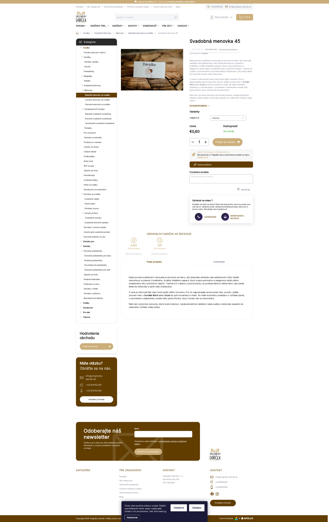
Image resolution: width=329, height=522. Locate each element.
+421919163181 (94, 385)
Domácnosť (88, 308)
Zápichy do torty (91, 170)
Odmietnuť (179, 507)
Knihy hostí (88, 161)
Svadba (86, 48)
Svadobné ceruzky (93, 218)
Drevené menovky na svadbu (97, 104)
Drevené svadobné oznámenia (98, 119)
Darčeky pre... (89, 241)
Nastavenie (132, 517)
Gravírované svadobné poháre (97, 232)
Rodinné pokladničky (93, 260)
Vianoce (86, 317)
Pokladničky (89, 71)
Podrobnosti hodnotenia (228, 49)
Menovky (88, 90)
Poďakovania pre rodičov (95, 52)
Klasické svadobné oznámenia (98, 114)
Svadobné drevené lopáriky (96, 222)
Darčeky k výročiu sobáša (95, 227)
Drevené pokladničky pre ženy (97, 256)
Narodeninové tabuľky (93, 298)
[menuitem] (82, 26)
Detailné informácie (198, 106)
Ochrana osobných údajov (138, 7)
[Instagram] (217, 494)
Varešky (87, 57)
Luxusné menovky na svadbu (97, 100)
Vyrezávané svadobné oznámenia (99, 123)
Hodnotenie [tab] (219, 261)
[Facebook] (212, 494)
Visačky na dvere (91, 147)
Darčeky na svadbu (92, 194)
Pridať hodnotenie (90, 346)
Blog (178, 7)
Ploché (87, 67)
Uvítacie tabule (90, 152)
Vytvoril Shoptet (226, 518)
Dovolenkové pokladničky (95, 265)
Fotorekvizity (89, 175)
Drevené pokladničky (93, 251)
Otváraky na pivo (91, 208)
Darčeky (86, 246)
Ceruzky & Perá (91, 213)
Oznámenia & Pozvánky (94, 109)
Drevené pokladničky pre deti (97, 270)
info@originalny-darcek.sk (94, 377)
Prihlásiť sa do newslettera (148, 452)
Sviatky (86, 303)
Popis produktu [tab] (154, 261)
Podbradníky (89, 156)
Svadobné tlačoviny (92, 85)
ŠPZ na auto (89, 166)
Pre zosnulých (90, 133)
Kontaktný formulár (96, 399)
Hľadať (176, 17)
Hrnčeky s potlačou (92, 293)
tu (165, 511)
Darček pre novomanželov (95, 189)
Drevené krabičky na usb (94, 237)
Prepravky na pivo (91, 284)
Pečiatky (88, 128)
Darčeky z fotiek (91, 289)
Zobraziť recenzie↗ (133, 254)
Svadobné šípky (91, 180)
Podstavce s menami (92, 142)
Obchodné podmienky (113, 7)
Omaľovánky (89, 204)
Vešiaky (87, 81)
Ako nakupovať (93, 7)
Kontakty (79, 7)
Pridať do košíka (225, 142)
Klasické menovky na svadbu (97, 95)
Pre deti (86, 312)
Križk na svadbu (90, 185)
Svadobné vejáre (91, 199)
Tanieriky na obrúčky (93, 137)
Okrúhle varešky (91, 62)
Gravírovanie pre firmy (162, 7)
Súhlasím (196, 507)
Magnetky (88, 76)
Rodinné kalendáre (92, 279)
